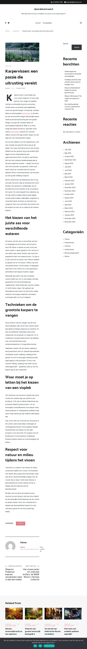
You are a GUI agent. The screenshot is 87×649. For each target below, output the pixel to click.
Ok (35, 646)
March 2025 (69, 177)
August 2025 (69, 163)
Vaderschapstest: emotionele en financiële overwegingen (73, 74)
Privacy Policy (49, 646)
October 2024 (69, 194)
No (40, 646)
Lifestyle (8, 66)
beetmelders (15, 132)
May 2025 (68, 174)
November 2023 (70, 222)
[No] (84, 643)
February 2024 (69, 211)
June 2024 (68, 201)
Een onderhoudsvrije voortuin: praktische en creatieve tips (72, 106)
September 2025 (70, 160)
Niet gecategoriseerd (72, 253)
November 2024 (70, 191)
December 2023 (70, 218)
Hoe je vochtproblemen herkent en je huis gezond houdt (72, 90)
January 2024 (69, 215)
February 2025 (69, 180)
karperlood (26, 113)
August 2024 (69, 198)
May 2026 (68, 153)
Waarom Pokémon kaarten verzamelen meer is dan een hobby (13, 573)
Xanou (7, 88)
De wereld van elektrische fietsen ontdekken (53, 631)
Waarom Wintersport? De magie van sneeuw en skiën (73, 98)
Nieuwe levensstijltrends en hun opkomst (13, 631)
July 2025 (68, 167)
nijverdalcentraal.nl (43, 9)
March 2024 (69, 208)
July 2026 (68, 149)
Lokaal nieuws (69, 249)
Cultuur (67, 239)
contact (38, 23)
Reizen (67, 256)
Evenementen (69, 242)
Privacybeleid (47, 23)
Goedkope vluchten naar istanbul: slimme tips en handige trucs (73, 82)
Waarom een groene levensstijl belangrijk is (32, 631)
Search (65, 44)
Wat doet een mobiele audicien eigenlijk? (71, 631)
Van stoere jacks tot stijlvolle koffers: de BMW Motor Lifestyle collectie (31, 573)
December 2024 (70, 187)
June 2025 (68, 170)
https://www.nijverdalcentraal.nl (29, 549)
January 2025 (69, 184)
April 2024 (68, 205)
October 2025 (69, 156)
